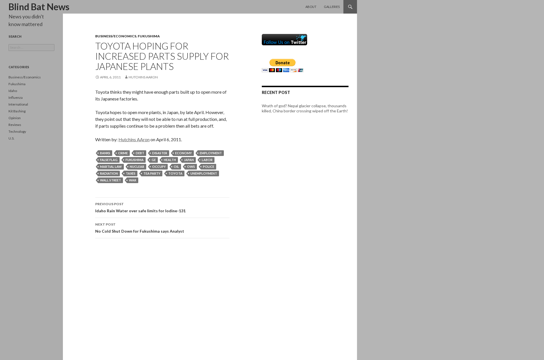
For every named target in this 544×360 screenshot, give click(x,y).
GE (154, 160)
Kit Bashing (17, 111)
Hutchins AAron (143, 77)
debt (140, 153)
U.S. (11, 138)
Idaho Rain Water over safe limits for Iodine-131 (140, 207)
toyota (175, 173)
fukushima (135, 160)
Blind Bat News (38, 6)
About (310, 6)
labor (207, 160)
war (132, 180)
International (18, 104)
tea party (151, 173)
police (208, 166)
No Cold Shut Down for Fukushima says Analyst (139, 227)
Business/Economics (115, 36)
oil (176, 166)
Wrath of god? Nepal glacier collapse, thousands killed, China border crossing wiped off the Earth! (305, 108)
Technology (17, 131)
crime (123, 153)
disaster (159, 153)
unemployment (203, 173)
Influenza (15, 97)
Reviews (14, 125)
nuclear (137, 166)
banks (105, 153)
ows (191, 166)
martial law (111, 166)
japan (189, 160)
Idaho (12, 91)
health (170, 160)
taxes (130, 173)
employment (211, 153)
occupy (159, 166)
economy (183, 153)
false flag (109, 160)
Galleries (332, 6)
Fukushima (149, 36)
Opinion (14, 118)
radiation (109, 173)
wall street (110, 180)
